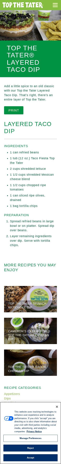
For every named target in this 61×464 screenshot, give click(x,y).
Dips (7, 398)
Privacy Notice (34, 431)
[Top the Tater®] (23, 5)
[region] (30, 433)
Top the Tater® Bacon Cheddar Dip (30, 362)
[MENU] (56, 5)
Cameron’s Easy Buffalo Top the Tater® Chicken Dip (30, 331)
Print (13, 110)
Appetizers (12, 394)
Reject (30, 448)
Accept (30, 457)
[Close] (57, 406)
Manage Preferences (30, 438)
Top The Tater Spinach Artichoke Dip (30, 299)
